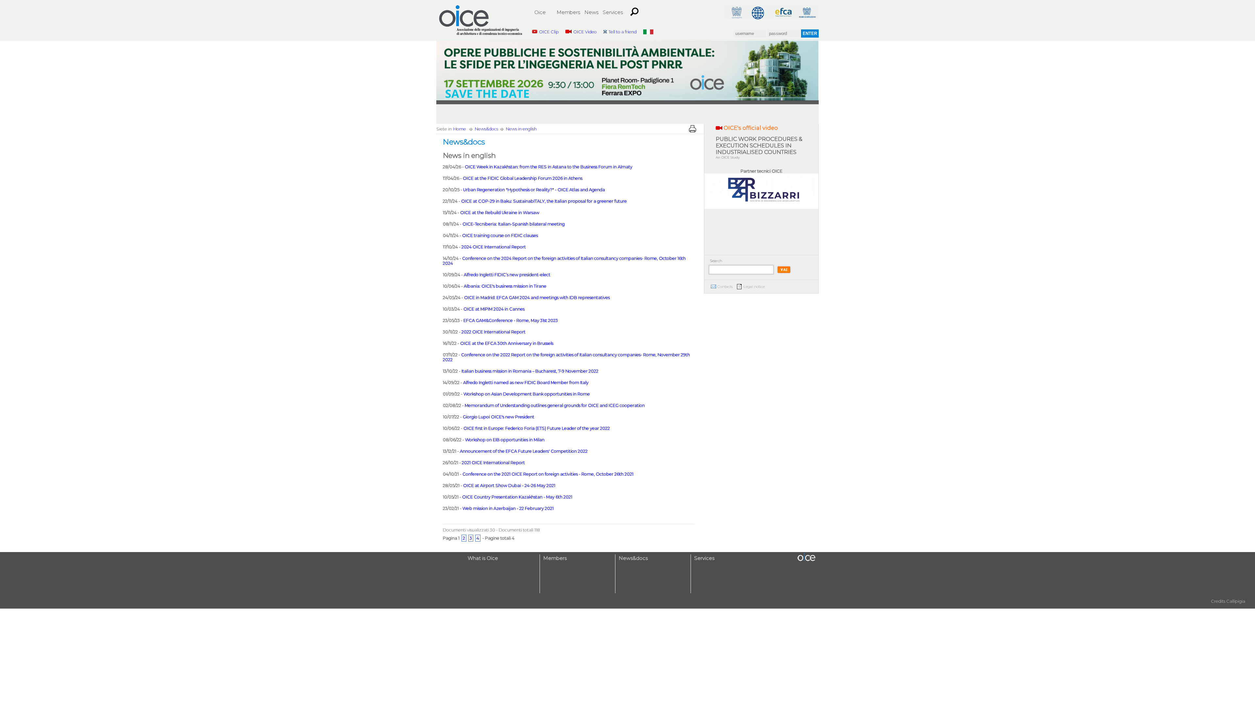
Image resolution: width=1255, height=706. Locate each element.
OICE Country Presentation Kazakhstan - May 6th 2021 (517, 497)
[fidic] (760, 12)
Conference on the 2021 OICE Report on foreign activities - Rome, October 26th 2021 (547, 474)
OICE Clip (549, 31)
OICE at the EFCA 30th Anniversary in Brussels (506, 343)
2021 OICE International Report (493, 462)
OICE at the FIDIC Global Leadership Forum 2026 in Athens (522, 178)
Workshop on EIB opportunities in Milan (504, 439)
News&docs (486, 128)
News (591, 12)
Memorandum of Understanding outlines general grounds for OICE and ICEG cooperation (555, 405)
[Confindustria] (736, 12)
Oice (540, 12)
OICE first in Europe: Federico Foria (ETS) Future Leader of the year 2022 (536, 428)
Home (459, 128)
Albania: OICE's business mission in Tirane (505, 286)
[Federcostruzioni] (807, 12)
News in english (521, 128)
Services (613, 12)
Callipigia (1235, 601)
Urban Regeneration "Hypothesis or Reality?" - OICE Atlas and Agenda (534, 189)
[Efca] (783, 12)
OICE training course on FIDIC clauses (500, 235)
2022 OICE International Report (493, 331)
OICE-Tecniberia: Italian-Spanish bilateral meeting (513, 224)
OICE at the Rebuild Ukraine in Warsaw (499, 212)
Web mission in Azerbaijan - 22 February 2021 (508, 508)
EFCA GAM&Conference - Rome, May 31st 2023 (510, 320)
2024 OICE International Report (493, 246)
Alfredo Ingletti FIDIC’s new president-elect (507, 274)
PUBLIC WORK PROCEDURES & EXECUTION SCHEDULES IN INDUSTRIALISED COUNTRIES (759, 148)
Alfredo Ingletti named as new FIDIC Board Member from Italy (526, 382)
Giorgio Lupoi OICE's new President (498, 416)
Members (568, 12)
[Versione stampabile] (692, 129)
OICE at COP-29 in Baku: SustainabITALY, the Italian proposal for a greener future (544, 201)
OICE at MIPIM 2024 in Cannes (494, 309)
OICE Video (585, 31)
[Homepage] (481, 20)
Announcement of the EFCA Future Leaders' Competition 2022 (524, 451)
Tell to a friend (623, 31)
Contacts (725, 286)
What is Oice (483, 558)
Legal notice (754, 286)
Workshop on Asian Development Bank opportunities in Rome (526, 394)
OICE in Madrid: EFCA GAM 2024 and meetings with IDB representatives (537, 297)
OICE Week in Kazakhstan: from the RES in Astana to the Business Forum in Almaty (548, 166)
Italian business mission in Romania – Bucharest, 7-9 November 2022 (529, 371)
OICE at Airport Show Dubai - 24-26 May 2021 (509, 485)
